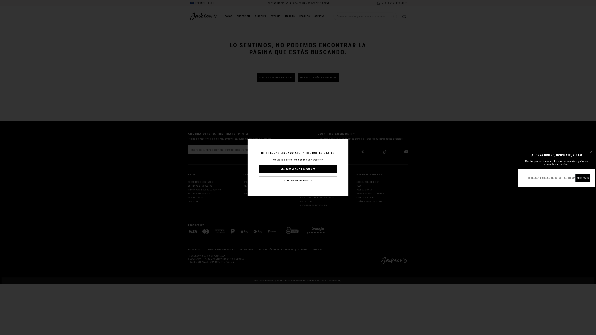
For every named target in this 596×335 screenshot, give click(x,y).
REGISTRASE (583, 178)
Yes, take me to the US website (298, 169)
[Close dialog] (591, 151)
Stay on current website (298, 180)
